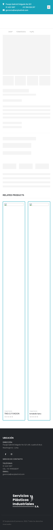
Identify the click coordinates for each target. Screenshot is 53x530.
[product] (14, 305)
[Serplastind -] (12, 21)
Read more (19, 207)
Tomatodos (8, 411)
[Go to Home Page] (4, 31)
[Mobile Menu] (5, 21)
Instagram (11, 454)
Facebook (5, 454)
